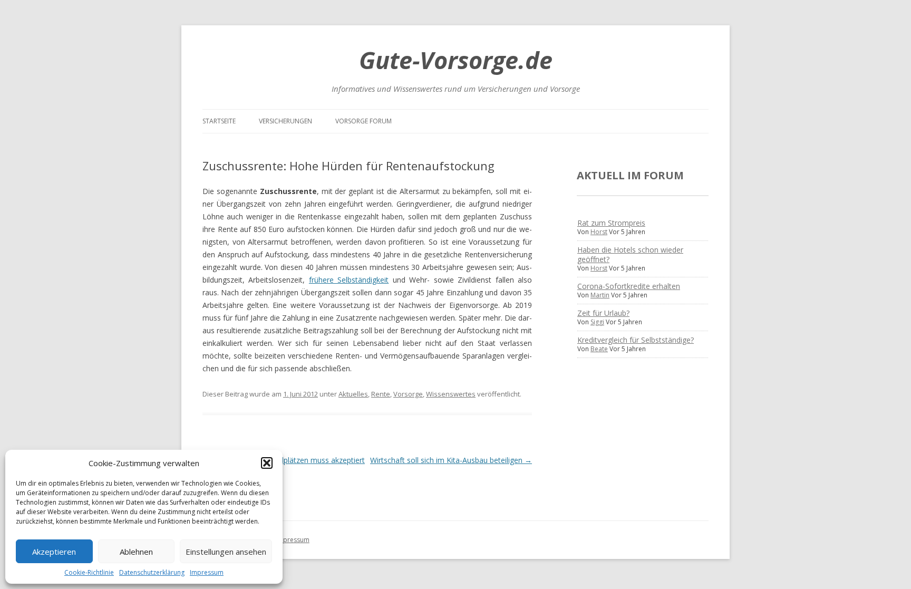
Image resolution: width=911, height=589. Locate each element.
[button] (266, 463)
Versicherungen (285, 121)
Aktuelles (353, 394)
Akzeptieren (54, 551)
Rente (380, 394)
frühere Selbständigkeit (349, 280)
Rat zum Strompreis (611, 223)
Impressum (207, 572)
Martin (599, 295)
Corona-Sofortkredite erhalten (628, 286)
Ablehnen (136, 551)
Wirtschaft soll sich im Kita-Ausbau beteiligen (451, 460)
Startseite (219, 121)
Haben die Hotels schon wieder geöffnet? (630, 254)
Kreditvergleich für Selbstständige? (635, 340)
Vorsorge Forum (363, 121)
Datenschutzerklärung (152, 572)
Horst (598, 231)
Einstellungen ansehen (226, 551)
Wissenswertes (451, 394)
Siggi (597, 321)
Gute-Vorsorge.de (456, 60)
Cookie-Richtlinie (89, 572)
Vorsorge (408, 394)
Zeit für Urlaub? (603, 313)
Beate (599, 348)
